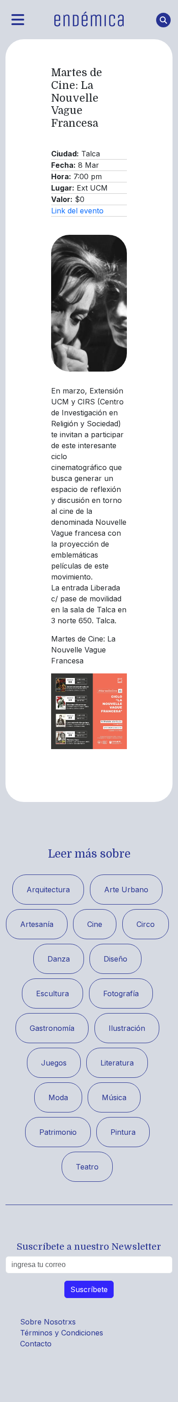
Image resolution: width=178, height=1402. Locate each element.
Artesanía (36, 924)
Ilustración (127, 1028)
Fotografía (121, 993)
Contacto (36, 1343)
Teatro (87, 1166)
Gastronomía (52, 1028)
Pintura (123, 1132)
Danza (58, 958)
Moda (58, 1097)
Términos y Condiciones (61, 1332)
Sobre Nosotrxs (48, 1321)
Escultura (52, 993)
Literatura (117, 1062)
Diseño (115, 958)
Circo (145, 924)
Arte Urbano (126, 889)
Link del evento (77, 210)
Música (114, 1097)
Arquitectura (48, 889)
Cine (94, 924)
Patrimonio (58, 1132)
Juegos (54, 1062)
